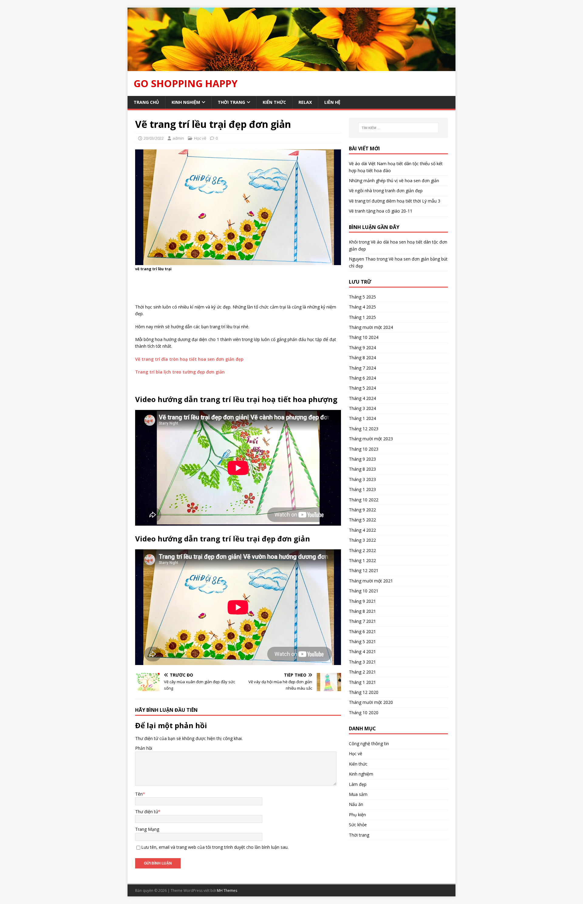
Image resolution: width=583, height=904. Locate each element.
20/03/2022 (154, 138)
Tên (139, 794)
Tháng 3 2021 (362, 662)
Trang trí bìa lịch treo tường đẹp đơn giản (180, 372)
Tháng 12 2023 (363, 429)
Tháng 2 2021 (362, 672)
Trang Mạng (147, 829)
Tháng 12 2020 (363, 692)
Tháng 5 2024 (362, 388)
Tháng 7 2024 (362, 368)
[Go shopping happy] (291, 67)
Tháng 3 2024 (362, 408)
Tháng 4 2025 (362, 307)
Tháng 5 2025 (362, 297)
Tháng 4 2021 (362, 651)
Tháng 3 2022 (362, 540)
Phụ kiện (357, 814)
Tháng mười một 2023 (371, 439)
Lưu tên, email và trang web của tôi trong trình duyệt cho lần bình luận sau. (214, 847)
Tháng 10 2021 (363, 591)
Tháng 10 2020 (363, 712)
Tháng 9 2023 (362, 459)
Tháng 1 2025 (362, 317)
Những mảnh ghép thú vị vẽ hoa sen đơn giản (394, 180)
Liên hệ (332, 102)
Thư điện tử (146, 811)
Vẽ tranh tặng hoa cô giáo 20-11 (380, 211)
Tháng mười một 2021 (371, 581)
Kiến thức (274, 102)
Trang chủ (146, 102)
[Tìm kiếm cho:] (398, 128)
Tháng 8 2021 (362, 611)
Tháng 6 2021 (362, 631)
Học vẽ (200, 138)
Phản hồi (143, 748)
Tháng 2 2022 (362, 550)
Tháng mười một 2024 (371, 327)
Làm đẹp (358, 784)
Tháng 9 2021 (362, 601)
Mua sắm (358, 794)
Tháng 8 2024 (362, 357)
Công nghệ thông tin (369, 743)
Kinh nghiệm (186, 102)
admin (178, 138)
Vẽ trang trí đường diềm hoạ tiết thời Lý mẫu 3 (394, 201)
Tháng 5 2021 (362, 641)
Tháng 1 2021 (362, 682)
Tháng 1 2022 (362, 560)
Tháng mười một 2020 (371, 702)
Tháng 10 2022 (363, 500)
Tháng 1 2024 (362, 418)
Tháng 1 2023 (362, 489)
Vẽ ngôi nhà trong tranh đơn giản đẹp (386, 190)
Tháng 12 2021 (363, 570)
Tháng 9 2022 (362, 510)
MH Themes (227, 890)
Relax (305, 102)
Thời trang (231, 102)
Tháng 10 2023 (363, 449)
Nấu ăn (356, 804)
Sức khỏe (358, 824)
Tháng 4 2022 (362, 530)
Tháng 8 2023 (362, 469)
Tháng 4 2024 (362, 398)
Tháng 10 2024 (363, 337)
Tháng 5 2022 (362, 520)
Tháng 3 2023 (362, 479)
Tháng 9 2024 (362, 347)
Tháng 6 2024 (362, 378)
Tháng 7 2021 (362, 621)
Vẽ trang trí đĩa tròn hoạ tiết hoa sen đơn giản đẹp (189, 359)
